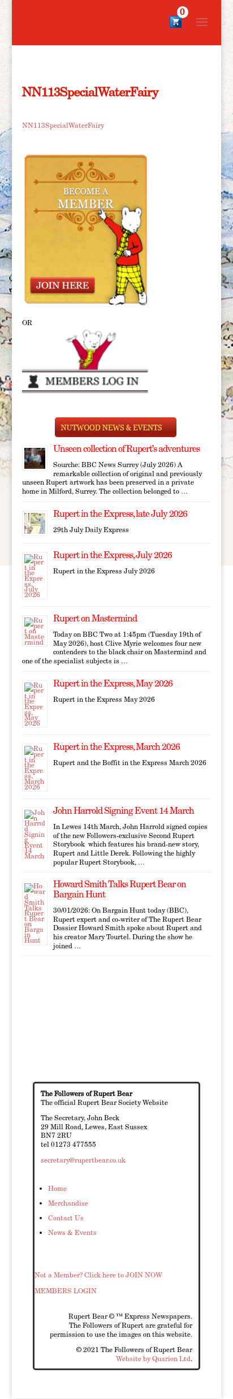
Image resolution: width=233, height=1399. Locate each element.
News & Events (72, 1232)
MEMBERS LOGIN (65, 1290)
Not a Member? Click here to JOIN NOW (98, 1275)
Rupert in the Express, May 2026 (112, 683)
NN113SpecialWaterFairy (63, 125)
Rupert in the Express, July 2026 (112, 555)
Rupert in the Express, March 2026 (116, 746)
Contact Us (66, 1218)
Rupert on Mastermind (95, 618)
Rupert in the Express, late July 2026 (120, 513)
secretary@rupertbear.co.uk (83, 1160)
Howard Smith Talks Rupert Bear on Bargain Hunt (119, 889)
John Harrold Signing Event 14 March (123, 810)
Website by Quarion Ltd (153, 1358)
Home (57, 1188)
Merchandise (68, 1203)
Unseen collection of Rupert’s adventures (126, 448)
